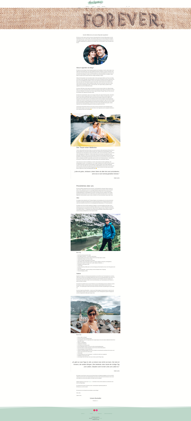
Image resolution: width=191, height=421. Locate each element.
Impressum (100, 413)
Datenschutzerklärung (108, 413)
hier (97, 400)
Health (98, 6)
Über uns (103, 6)
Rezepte (87, 6)
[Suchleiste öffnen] (126, 6)
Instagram (90, 381)
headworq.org (99, 418)
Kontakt (91, 413)
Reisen (93, 6)
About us (82, 413)
